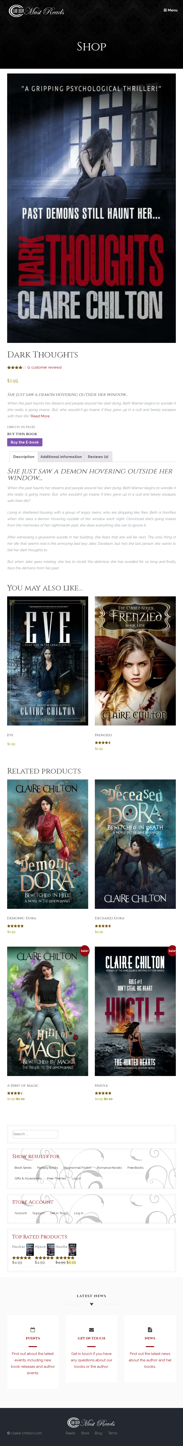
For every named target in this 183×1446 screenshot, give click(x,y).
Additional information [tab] (61, 457)
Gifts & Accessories (28, 1178)
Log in (76, 1178)
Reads (70, 1433)
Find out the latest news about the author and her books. (150, 1360)
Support (38, 1213)
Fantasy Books (47, 1167)
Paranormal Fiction (77, 1167)
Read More (40, 416)
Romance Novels (109, 1167)
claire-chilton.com (26, 1433)
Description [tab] (23, 457)
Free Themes (56, 1178)
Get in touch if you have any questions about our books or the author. (91, 1360)
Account (21, 1213)
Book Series (23, 1167)
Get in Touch (59, 1213)
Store (85, 1433)
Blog (98, 1433)
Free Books (135, 1167)
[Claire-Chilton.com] (37, 16)
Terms (112, 1433)
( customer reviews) (44, 367)
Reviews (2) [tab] (98, 457)
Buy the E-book (25, 442)
